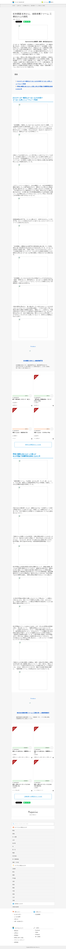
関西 (13, 887)
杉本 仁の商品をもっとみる (33, 444)
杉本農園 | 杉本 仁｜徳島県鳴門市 (33, 360)
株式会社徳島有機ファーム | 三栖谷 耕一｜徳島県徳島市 (33, 712)
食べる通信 (37, 936)
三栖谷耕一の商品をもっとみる (33, 796)
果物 (13, 833)
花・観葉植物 (15, 859)
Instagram (37, 934)
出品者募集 (37, 914)
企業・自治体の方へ (18, 921)
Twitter (36, 932)
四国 (13, 894)
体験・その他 (15, 862)
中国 (13, 891)
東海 (13, 884)
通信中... (52, 2)
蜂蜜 (13, 852)
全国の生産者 (15, 906)
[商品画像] (22, 385)
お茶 (13, 840)
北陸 (13, 881)
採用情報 (16, 942)
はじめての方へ (17, 914)
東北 (13, 871)
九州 (13, 897)
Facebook (37, 930)
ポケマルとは (45, 2)
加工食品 (14, 856)
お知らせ (16, 919)
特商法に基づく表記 (18, 937)
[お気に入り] (31, 405)
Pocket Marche (18, 2)
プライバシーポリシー (19, 940)
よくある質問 (17, 916)
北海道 (14, 868)
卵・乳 (14, 849)
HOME (13, 5)
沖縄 (13, 900)
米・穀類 (14, 836)
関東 (13, 875)
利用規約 (16, 935)
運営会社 (16, 930)
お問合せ (16, 933)
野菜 (13, 830)
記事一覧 (19, 5)
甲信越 (14, 878)
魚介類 (14, 843)
